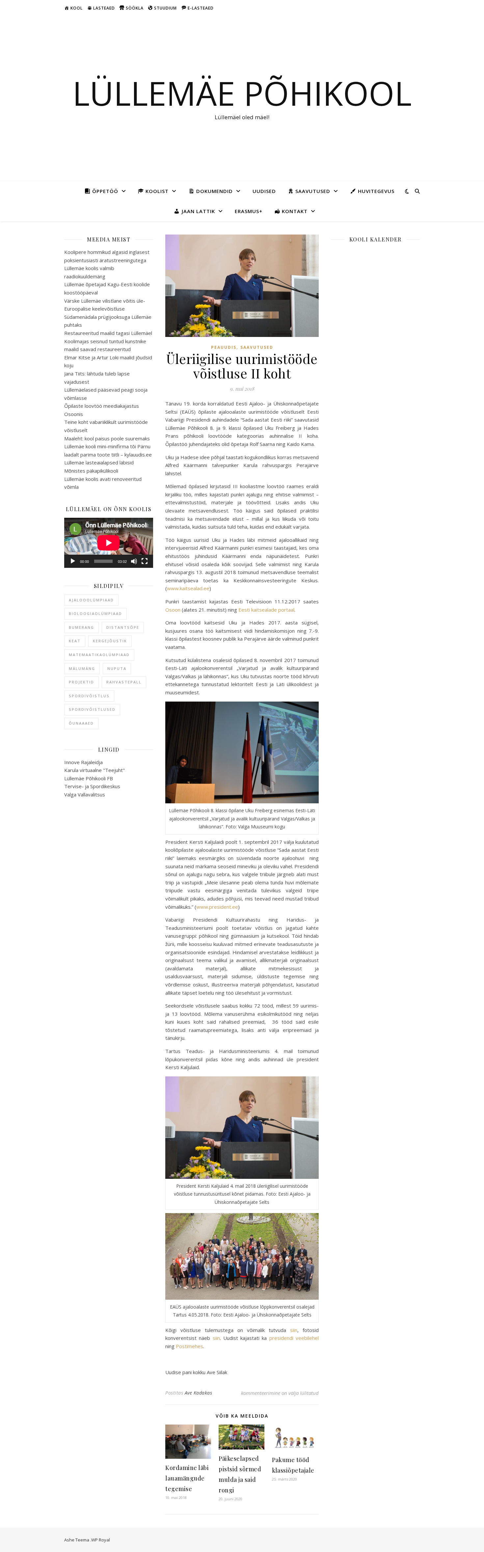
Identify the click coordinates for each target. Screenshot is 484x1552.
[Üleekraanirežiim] (144, 561)
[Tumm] (134, 561)
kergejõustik (110, 640)
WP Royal (100, 1540)
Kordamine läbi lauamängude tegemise (187, 1478)
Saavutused (256, 347)
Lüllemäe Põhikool (242, 92)
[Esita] (72, 561)
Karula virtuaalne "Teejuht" (94, 770)
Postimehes (189, 1346)
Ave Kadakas (198, 1393)
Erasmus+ (248, 211)
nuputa (116, 668)
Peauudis (223, 347)
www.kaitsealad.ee (188, 588)
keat (75, 640)
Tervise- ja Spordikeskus (92, 786)
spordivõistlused (92, 709)
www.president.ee (217, 906)
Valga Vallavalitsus (84, 794)
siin (293, 1330)
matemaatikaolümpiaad (99, 654)
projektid (81, 681)
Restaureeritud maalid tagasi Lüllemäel (108, 333)
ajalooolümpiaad (91, 599)
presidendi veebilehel (294, 1338)
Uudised (264, 191)
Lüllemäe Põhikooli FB (88, 778)
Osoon (172, 609)
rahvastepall (124, 681)
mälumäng (82, 668)
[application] (108, 543)
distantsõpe (122, 627)
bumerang (81, 627)
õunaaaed (81, 723)
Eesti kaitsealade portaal (266, 609)
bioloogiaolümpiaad (95, 613)
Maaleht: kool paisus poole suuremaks (107, 438)
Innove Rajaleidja (83, 762)
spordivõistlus (89, 695)
